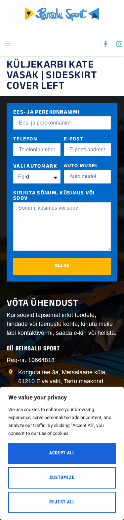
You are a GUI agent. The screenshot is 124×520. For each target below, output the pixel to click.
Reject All (62, 502)
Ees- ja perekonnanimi (46, 112)
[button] (8, 44)
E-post (74, 139)
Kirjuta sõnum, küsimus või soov (54, 196)
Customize (62, 478)
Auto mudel (81, 166)
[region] (62, 453)
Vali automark (35, 166)
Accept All (62, 453)
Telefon (25, 139)
